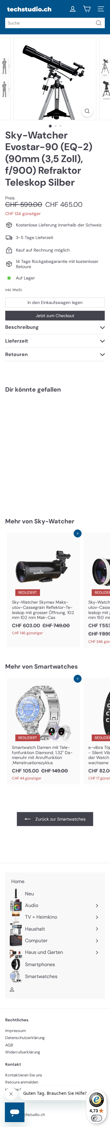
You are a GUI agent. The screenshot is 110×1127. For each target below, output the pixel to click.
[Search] (99, 23)
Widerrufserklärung (22, 1052)
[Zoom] (87, 111)
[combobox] (55, 23)
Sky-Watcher (54, 521)
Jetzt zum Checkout (55, 315)
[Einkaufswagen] (87, 9)
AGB (9, 1045)
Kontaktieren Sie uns (23, 1075)
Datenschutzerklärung (25, 1037)
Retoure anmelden (21, 1082)
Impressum (15, 1030)
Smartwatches (56, 666)
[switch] (96, 1118)
